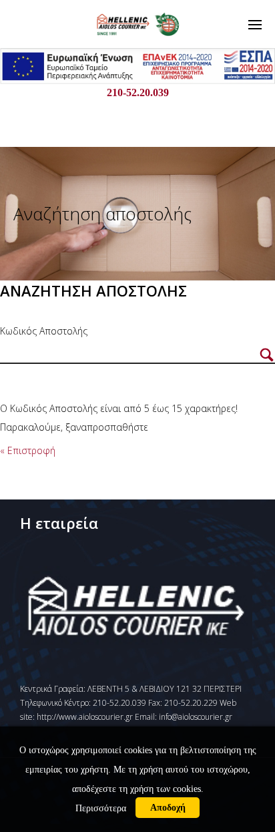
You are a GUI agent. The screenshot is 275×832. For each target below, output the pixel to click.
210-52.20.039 (138, 92)
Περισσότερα (100, 808)
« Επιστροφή (27, 450)
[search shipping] (266, 355)
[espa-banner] (137, 80)
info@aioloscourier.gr (195, 716)
